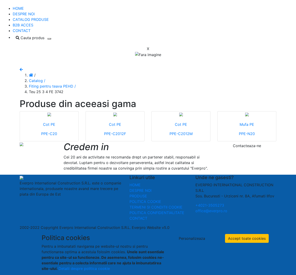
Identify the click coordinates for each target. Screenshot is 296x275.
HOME (18, 8)
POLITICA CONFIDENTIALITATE (157, 212)
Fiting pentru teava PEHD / (52, 86)
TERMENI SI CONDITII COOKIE (156, 207)
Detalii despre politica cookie (84, 268)
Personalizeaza (192, 238)
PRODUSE (138, 196)
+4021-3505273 (209, 205)
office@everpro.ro (211, 211)
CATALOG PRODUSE (31, 19)
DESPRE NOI (24, 14)
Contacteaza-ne (247, 145)
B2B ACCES (23, 25)
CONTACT (22, 30)
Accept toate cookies (247, 238)
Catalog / (37, 80)
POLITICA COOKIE (145, 201)
